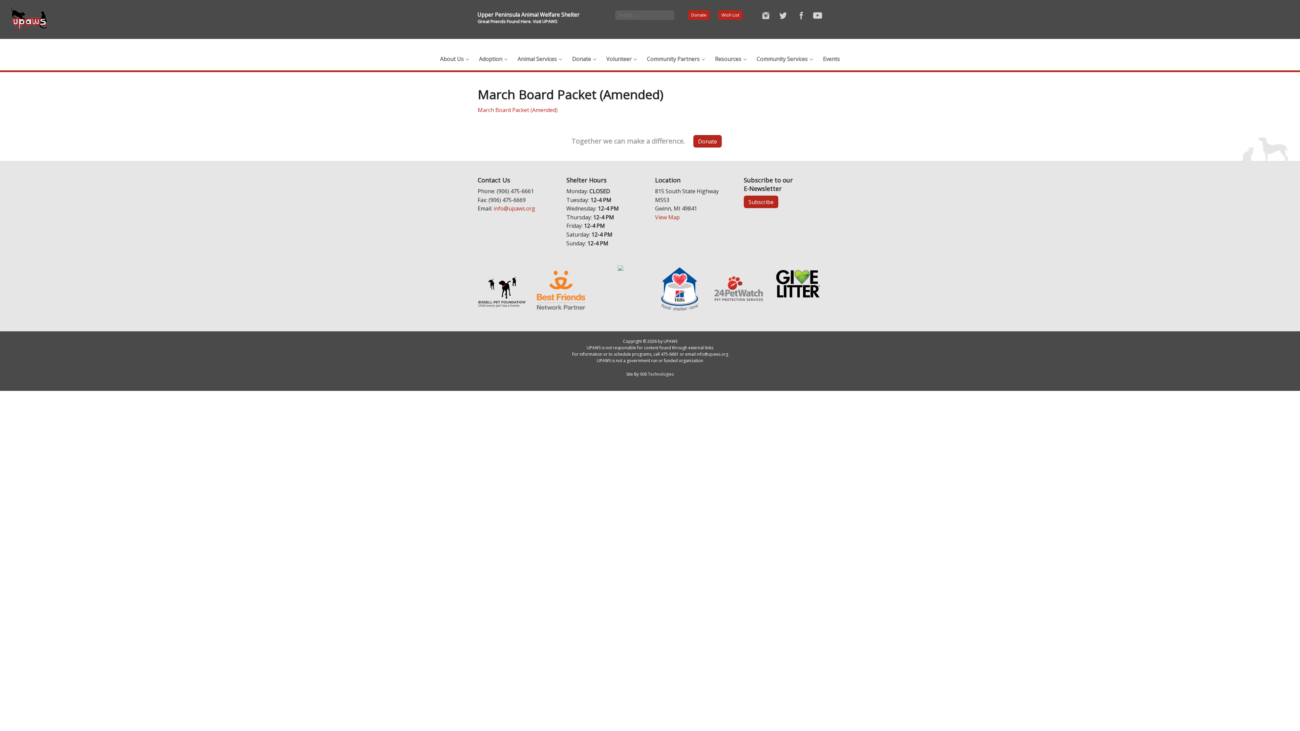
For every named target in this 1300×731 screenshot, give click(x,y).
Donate (699, 15)
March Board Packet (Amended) (518, 110)
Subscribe (761, 202)
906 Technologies (657, 374)
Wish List (730, 15)
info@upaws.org (514, 208)
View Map (667, 217)
